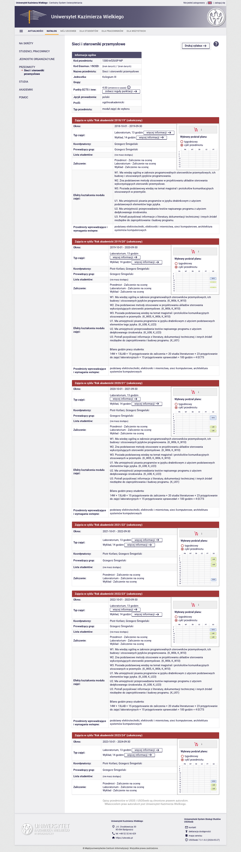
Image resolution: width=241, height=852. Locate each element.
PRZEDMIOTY (27, 67)
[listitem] (35, 31)
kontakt (192, 827)
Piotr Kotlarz (117, 268)
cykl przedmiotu (193, 145)
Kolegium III (109, 77)
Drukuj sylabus (193, 45)
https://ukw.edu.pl (124, 838)
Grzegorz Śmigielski (126, 144)
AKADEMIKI (26, 89)
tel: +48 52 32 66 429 (126, 833)
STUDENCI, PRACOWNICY (34, 51)
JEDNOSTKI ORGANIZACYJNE (37, 59)
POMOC (23, 97)
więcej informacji (156, 132)
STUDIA (23, 81)
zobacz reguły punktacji (119, 91)
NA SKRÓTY (26, 43)
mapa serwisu (195, 836)
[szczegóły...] (201, 129)
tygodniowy (190, 141)
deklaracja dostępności (200, 831)
